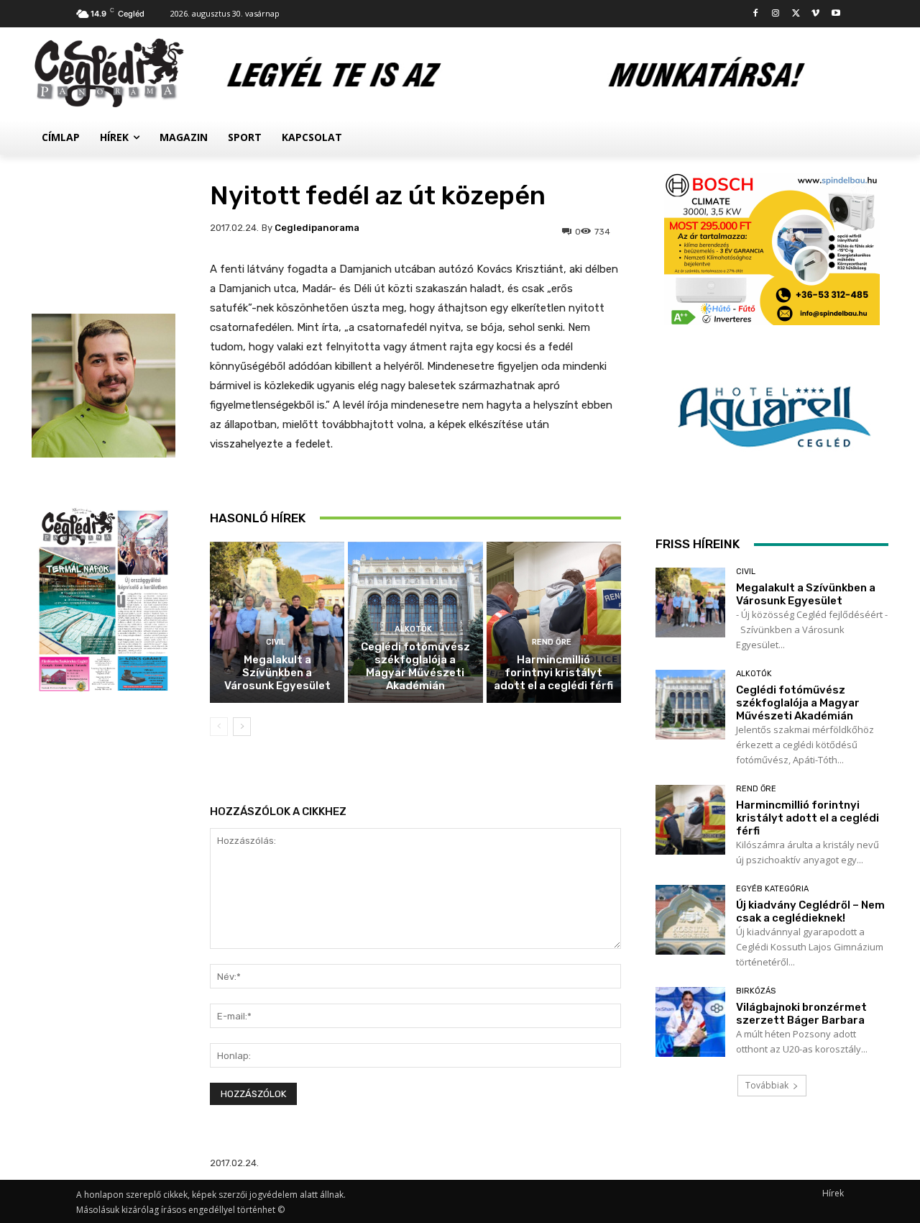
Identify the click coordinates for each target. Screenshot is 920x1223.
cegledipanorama (317, 227)
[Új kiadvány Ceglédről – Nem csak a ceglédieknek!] (690, 920)
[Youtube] (835, 14)
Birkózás (756, 991)
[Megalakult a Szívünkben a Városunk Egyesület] (277, 623)
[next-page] (242, 726)
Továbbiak (766, 1085)
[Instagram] (776, 14)
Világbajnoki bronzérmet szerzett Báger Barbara (801, 1014)
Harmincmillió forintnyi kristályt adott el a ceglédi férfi (553, 672)
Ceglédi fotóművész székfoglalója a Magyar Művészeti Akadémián (415, 666)
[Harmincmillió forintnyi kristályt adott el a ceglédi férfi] (554, 623)
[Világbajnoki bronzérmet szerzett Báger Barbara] (690, 1022)
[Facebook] (756, 14)
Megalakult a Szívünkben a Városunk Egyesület (277, 672)
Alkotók (413, 629)
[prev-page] (219, 726)
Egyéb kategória (772, 889)
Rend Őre (551, 642)
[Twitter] (796, 14)
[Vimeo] (815, 14)
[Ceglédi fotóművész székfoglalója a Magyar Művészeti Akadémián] (690, 705)
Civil (275, 642)
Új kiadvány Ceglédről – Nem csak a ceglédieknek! (810, 911)
